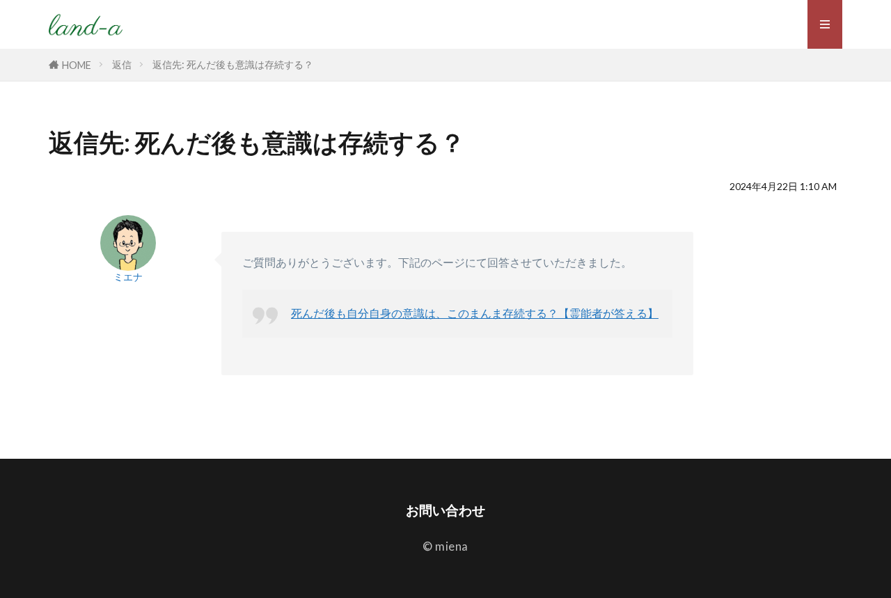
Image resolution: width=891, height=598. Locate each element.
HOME (76, 65)
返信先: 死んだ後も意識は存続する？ (232, 64)
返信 (122, 64)
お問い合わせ (445, 510)
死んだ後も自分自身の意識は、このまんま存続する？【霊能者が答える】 (475, 313)
